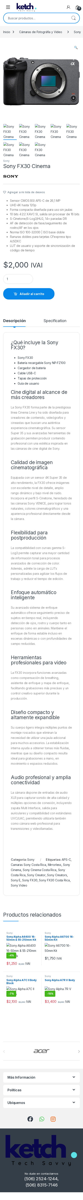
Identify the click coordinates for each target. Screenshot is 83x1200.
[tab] (14, 323)
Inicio (6, 32)
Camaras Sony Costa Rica (28, 865)
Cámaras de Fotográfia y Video (40, 32)
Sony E (15, 880)
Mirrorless (55, 865)
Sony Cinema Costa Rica (39, 870)
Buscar (73, 18)
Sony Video (19, 885)
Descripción (14, 321)
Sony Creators (57, 875)
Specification (55, 321)
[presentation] (79, 1051)
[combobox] (35, 18)
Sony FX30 (29, 880)
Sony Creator (36, 875)
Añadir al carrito (32, 294)
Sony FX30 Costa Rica (54, 880)
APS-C (66, 859)
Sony (6, 160)
